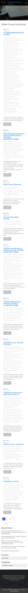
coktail (8, 144)
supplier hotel (17, 93)
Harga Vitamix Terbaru (7, 74)
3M (4, 37)
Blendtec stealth (14, 49)
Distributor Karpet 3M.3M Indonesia (10, 62)
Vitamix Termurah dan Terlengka (9, 110)
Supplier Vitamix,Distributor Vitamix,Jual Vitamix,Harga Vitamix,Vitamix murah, (11, 103)
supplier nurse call (15, 99)
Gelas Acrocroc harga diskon (18, 310)
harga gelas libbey (7, 274)
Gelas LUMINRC (6, 69)
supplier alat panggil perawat (9, 88)
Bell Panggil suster (15, 43)
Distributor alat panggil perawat (9, 55)
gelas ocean (12, 69)
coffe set (5, 144)
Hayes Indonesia (14, 2)
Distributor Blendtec (19, 58)
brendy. (5, 141)
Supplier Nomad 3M (7, 99)
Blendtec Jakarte (6, 49)
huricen (10, 154)
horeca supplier (6, 152)
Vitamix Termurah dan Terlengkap (10, 111)
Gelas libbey (5, 68)
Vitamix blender (6, 106)
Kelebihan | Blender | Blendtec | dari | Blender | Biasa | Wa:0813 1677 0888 (13, 547)
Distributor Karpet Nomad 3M (9, 63)
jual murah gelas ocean (7, 421)
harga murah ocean (14, 71)
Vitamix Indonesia (13, 106)
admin (7, 29)
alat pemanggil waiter (17, 40)
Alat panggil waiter (18, 38)
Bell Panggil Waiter (7, 44)
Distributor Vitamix (15, 66)
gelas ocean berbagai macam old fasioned (11, 147)
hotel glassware (15, 152)
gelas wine (5, 151)
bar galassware (9, 307)
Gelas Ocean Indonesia (19, 69)
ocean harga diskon (7, 157)
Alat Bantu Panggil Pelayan (8, 38)
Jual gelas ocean (16, 193)
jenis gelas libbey (16, 498)
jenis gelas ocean (6, 499)
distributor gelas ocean (18, 60)
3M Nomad (14, 37)
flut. (14, 144)
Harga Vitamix (13, 72)
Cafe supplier (5, 51)
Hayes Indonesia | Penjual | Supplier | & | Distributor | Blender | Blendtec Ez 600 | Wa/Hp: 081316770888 (13, 532)
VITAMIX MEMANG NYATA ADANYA (13, 34)
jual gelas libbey (6, 276)
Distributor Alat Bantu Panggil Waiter (10, 52)
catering (17, 143)
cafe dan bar (16, 141)
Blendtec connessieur (14, 46)
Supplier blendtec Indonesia (8, 93)
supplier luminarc (17, 94)
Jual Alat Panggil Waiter (8, 77)
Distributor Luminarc (20, 63)
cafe (13, 141)
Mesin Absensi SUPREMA (8, 85)
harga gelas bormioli (18, 273)
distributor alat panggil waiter (9, 57)
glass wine (10, 151)
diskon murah (11, 51)
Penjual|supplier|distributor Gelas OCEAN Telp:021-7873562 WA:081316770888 (14, 136)
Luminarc (11, 82)
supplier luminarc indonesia (8, 96)
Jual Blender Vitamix (7, 79)
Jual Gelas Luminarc (7, 80)
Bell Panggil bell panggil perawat (9, 41)
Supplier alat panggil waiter (8, 90)
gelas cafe (5, 146)
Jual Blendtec (14, 79)
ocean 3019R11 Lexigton (8, 155)
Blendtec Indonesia (14, 48)
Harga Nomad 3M (6, 72)
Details (7, 124)
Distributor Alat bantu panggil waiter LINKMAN (12, 54)
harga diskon (15, 151)
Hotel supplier (6, 154)
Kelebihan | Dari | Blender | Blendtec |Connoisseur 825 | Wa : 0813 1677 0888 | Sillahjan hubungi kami (12, 542)
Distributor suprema (7, 66)
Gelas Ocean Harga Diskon (8, 149)
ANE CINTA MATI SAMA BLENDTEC (10, 551)
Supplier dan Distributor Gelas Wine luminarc (12, 393)
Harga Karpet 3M (14, 274)
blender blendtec (14, 44)
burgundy (9, 141)
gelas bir (21, 144)
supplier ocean (14, 157)
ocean (17, 154)
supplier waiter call (7, 105)
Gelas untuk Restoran (7, 270)
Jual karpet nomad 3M (16, 80)
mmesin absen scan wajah (19, 85)
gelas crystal (10, 146)
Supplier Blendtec (17, 91)
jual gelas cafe (21, 274)
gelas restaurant (17, 268)
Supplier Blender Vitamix (8, 91)
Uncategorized (21, 157)
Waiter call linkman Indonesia (9, 113)
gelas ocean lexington (7, 193)
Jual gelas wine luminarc (8, 194)
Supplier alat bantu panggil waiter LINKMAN (12, 86)
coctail (20, 143)
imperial (14, 154)
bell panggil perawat (7, 43)
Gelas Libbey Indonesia (13, 68)
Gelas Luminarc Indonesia (13, 444)
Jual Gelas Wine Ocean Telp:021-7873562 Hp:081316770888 (12, 303)
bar (5, 307)
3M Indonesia (8, 37)
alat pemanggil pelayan (7, 40)
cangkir (19, 186)
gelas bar (17, 257)
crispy (12, 144)
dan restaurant (6, 257)
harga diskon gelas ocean (8, 273)
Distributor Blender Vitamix (8, 58)
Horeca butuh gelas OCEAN (11, 218)
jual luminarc (5, 82)
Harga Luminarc (6, 71)
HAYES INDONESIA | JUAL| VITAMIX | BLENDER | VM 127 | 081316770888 (13, 537)
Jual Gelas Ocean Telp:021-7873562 (13, 343)
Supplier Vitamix (6, 100)
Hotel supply (15, 74)
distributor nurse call (16, 65)
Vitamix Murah (20, 106)
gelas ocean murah (7, 224)
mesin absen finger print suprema (17, 83)
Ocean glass (21, 155)
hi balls (19, 151)
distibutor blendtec (18, 51)
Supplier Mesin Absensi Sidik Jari (9, 97)
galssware (17, 144)
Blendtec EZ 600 (6, 48)
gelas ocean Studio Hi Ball (16, 224)
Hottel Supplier (6, 420)
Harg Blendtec (6, 271)
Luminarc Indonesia (17, 82)
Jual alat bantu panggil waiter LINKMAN (11, 76)
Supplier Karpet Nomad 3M (8, 94)
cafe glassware (21, 49)
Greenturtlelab (14, 591)
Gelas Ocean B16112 (17, 146)
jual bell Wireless (16, 77)
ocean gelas (15, 155)
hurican (11, 420)
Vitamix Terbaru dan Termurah (9, 108)
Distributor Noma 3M (7, 65)
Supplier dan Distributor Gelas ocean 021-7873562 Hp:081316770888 (13, 250)
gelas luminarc (21, 68)
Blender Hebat (6, 46)
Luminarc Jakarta (6, 83)
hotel (11, 152)
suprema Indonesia (15, 105)
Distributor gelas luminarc (8, 60)
